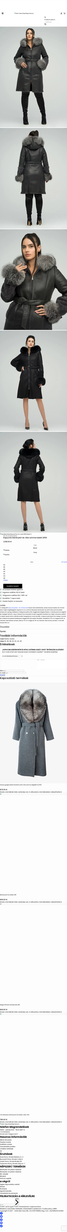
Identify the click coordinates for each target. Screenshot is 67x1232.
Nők (4, 536)
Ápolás (3, 631)
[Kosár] (64, 13)
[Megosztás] (1, 1229)
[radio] (35, 549)
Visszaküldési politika (7, 1147)
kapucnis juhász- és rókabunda (18, 608)
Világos (5, 580)
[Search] (45, 24)
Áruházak (3, 1189)
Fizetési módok (5, 1142)
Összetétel (4, 627)
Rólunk (2, 1187)
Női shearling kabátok (11, 536)
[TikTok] (1, 1227)
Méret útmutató (6, 1140)
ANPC (55, 1209)
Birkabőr (3, 1176)
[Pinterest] (1, 1220)
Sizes (31, 562)
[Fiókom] (61, 13)
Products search (49, 20)
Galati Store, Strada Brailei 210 (11, 1161)
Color (35, 545)
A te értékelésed (7, 656)
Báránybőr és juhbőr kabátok (10, 1170)
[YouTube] (1, 1217)
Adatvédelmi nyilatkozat (32, 1209)
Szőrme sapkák (5, 1178)
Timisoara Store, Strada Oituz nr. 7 (12, 1164)
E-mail (2, 673)
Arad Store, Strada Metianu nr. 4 (11, 1157)
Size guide (64, 562)
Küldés (17, 1198)
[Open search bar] (45, 18)
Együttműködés (5, 1191)
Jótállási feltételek (6, 1149)
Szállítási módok (6, 1144)
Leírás (2, 605)
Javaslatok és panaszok (9, 1193)
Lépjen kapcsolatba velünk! (10, 1184)
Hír (1, 1151)
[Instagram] (1, 1224)
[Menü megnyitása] (3, 13)
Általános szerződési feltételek (11, 1209)
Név (1, 671)
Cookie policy (47, 1209)
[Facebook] (1, 1214)
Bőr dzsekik (4, 1174)
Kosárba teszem (13, 586)
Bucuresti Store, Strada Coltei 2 (11, 1159)
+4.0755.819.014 (5, 1132)
